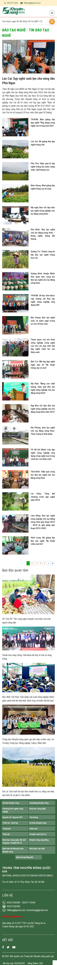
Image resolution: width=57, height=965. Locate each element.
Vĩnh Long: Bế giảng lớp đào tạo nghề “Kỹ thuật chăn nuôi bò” (43, 540)
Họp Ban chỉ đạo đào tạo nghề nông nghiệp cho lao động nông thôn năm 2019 (43, 408)
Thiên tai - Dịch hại (10, 823)
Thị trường (33, 817)
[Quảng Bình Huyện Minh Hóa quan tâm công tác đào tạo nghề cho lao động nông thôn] (15, 290)
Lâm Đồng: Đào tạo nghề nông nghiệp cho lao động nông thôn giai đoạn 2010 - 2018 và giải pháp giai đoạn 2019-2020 (43, 522)
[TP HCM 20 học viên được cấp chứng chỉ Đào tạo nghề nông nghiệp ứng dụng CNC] (15, 312)
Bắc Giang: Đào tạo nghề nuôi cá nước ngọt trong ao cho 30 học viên (43, 320)
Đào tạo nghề (14, 30)
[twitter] (8, 947)
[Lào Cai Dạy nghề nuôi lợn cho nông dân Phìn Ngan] (28, 73)
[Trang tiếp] (49, 563)
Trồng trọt (6, 828)
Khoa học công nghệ (37, 809)
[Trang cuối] (53, 563)
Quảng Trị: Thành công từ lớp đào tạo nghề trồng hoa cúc (43, 254)
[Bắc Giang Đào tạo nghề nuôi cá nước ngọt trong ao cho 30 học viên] (15, 334)
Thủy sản (6, 834)
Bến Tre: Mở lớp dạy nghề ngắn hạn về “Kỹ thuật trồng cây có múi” (43, 364)
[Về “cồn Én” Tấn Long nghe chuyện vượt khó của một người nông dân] (28, 613)
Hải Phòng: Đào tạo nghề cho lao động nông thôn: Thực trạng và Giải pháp (43, 430)
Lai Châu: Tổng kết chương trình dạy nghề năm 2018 (43, 496)
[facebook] (3, 947)
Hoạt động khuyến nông (38, 803)
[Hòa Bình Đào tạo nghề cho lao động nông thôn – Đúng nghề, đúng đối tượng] (15, 245)
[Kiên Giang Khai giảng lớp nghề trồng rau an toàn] (15, 201)
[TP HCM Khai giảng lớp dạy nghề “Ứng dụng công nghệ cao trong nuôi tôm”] (15, 135)
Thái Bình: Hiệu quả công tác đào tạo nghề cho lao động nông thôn (43, 474)
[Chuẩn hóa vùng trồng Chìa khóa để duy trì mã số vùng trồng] (28, 649)
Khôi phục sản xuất (37, 848)
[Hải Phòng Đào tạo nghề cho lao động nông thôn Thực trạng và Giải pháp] (15, 444)
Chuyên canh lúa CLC (38, 834)
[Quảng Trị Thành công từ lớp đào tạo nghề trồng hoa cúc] (15, 267)
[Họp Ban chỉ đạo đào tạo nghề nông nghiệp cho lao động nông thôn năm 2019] (15, 422)
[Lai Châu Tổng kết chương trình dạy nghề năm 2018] (15, 510)
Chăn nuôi (33, 828)
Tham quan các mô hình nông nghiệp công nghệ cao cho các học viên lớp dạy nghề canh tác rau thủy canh (43, 346)
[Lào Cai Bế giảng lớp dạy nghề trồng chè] (15, 157)
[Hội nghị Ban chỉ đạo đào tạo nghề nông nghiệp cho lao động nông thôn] (15, 223)
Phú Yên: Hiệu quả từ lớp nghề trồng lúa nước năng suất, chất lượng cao (43, 166)
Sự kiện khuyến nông (37, 823)
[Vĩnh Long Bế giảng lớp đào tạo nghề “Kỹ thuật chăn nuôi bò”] (15, 554)
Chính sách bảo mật (12, 916)
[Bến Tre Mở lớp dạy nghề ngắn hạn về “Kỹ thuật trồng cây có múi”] (15, 378)
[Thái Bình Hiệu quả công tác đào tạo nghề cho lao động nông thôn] (15, 488)
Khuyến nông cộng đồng (39, 840)
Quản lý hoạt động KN (24, 857)
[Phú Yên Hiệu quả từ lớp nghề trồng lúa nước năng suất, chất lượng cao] (15, 179)
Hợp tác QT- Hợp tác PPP (12, 817)
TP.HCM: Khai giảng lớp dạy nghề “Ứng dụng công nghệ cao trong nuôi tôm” (43, 122)
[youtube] (13, 947)
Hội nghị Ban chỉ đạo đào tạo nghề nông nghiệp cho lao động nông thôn (43, 210)
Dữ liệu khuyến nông (10, 803)
